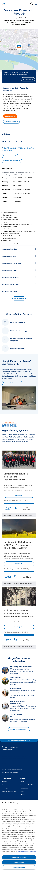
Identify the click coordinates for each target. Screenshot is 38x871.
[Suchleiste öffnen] (31, 4)
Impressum (33, 851)
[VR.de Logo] (10, 4)
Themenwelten (6, 785)
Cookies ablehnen (19, 862)
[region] (19, 835)
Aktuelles (22, 794)
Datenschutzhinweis (23, 851)
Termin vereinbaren (8, 156)
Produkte (4, 781)
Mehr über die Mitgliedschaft (18, 729)
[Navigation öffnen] (36, 4)
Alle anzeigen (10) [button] (19, 298)
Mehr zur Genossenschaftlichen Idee (12, 769)
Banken (22, 781)
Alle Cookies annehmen (19, 857)
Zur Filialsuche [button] (27, 79)
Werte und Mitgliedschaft (9, 791)
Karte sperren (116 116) (26, 785)
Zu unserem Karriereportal (10, 383)
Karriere (22, 791)
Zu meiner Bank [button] (9, 116)
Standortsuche (24, 788)
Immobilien (5, 788)
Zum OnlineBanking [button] (10, 121)
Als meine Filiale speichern (10, 160)
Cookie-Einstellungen (19, 867)
